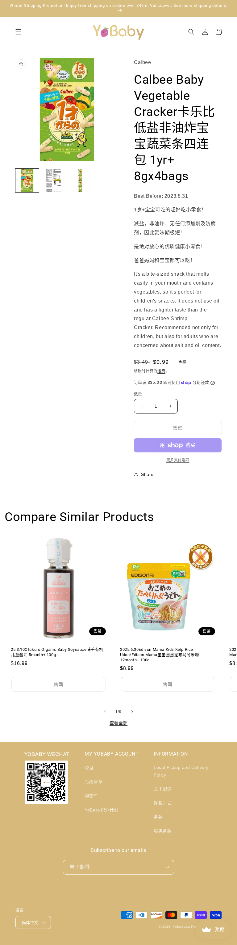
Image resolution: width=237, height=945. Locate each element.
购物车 (91, 795)
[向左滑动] (105, 711)
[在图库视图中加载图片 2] (53, 180)
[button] (18, 32)
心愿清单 (93, 781)
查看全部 (118, 722)
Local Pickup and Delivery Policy (181, 771)
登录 (89, 767)
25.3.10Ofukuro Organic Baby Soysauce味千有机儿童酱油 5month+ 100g (57, 652)
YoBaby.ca (181, 926)
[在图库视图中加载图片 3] (80, 180)
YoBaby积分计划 (101, 809)
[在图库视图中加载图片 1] (27, 180)
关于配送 (163, 788)
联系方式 (163, 803)
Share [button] (147, 474)
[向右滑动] (132, 711)
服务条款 (163, 830)
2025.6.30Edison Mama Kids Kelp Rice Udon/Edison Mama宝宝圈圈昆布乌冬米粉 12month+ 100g (159, 654)
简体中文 (30, 922)
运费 (161, 371)
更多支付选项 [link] (177, 460)
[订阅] (167, 867)
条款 (158, 817)
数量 (138, 394)
